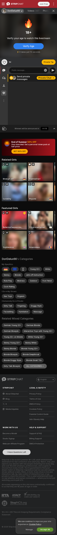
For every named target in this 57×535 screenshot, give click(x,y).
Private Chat (44, 78)
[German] (6, 269)
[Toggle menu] (3, 4)
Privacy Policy (35, 394)
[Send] (53, 70)
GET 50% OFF (19, 151)
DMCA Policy (34, 404)
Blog (8, 399)
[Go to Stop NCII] (18, 503)
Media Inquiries (12, 409)
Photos (49, 10)
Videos (33, 10)
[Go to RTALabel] (6, 496)
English (43, 380)
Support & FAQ (35, 433)
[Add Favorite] (4, 62)
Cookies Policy (35, 409)
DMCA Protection (36, 444)
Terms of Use (35, 399)
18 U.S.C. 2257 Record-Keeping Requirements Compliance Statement (26, 513)
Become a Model (10, 433)
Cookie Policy (35, 524)
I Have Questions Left (16, 452)
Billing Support (35, 439)
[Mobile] (23, 269)
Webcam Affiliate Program (14, 444)
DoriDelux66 (9, 258)
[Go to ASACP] (16, 495)
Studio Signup (9, 439)
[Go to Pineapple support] (5, 503)
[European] (15, 269)
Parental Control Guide (38, 414)
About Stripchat (12, 394)
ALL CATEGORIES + (35, 366)
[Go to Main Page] (17, 4)
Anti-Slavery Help (36, 419)
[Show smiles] (45, 70)
